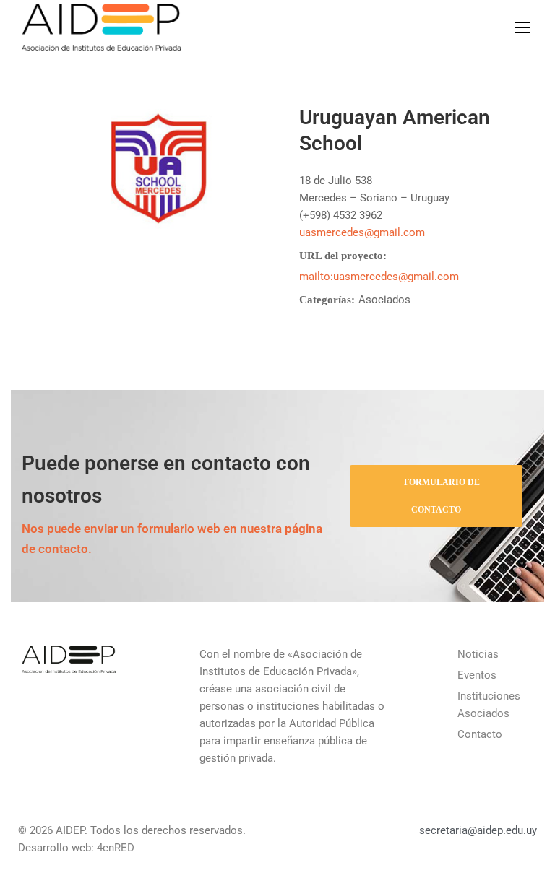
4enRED (115, 847)
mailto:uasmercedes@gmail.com (379, 276)
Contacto (479, 734)
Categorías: (327, 299)
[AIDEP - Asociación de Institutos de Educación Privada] (101, 27)
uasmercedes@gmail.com (362, 232)
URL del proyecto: (343, 255)
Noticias (478, 654)
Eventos (476, 675)
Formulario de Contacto (442, 496)
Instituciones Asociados (488, 705)
